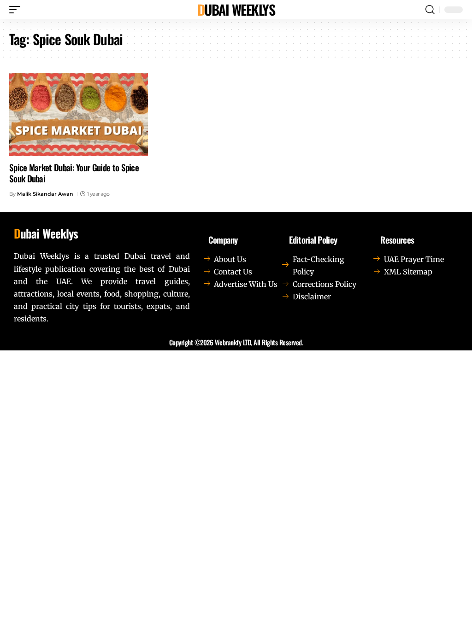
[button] (17, 9)
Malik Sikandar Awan (45, 194)
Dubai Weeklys (236, 9)
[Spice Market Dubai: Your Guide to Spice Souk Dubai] (78, 114)
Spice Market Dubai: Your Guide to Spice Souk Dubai (74, 173)
